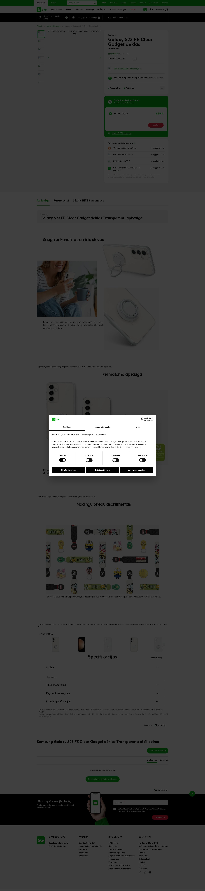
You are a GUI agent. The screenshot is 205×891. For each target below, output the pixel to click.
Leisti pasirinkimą (102, 470)
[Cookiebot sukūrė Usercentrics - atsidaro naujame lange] (143, 419)
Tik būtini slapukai (68, 470)
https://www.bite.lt (60, 441)
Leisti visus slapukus (136, 470)
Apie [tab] (138, 427)
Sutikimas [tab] (67, 427)
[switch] (89, 460)
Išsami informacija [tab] (102, 427)
